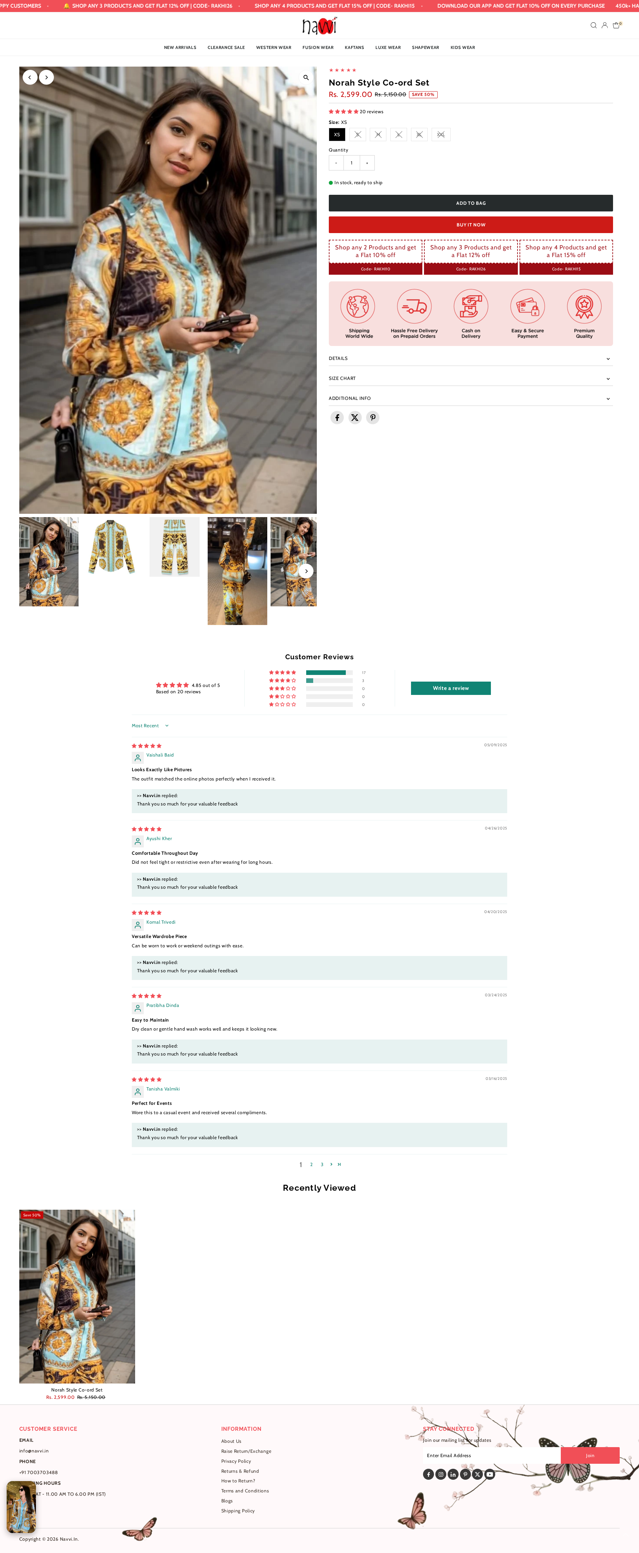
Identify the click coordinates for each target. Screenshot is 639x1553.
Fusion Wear (318, 47)
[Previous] (30, 77)
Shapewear (425, 47)
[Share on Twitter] (355, 417)
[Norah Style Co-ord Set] (77, 1297)
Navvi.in (69, 1539)
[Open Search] (594, 25)
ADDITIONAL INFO (350, 398)
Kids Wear (463, 47)
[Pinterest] (465, 1474)
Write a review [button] (451, 688)
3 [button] (322, 1164)
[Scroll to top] (625, 1534)
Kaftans (354, 47)
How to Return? (238, 1481)
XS (337, 135)
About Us (231, 1441)
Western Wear (274, 47)
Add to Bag (471, 203)
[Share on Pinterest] (372, 417)
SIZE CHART (342, 378)
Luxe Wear (388, 47)
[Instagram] (440, 1474)
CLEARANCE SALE (226, 47)
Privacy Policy (236, 1461)
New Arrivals (180, 47)
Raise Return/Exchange (246, 1451)
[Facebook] (428, 1474)
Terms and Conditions (245, 1491)
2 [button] (311, 1164)
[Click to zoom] (306, 77)
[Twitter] (477, 1474)
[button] (344, 112)
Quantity (338, 150)
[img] (147, 746)
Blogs (227, 1501)
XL (422, 136)
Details (338, 358)
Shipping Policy (238, 1511)
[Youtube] (489, 1474)
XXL (444, 136)
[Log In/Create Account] (605, 25)
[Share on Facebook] (337, 417)
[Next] (46, 77)
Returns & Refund (240, 1471)
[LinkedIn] (453, 1474)
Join (590, 1455)
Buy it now (471, 225)
